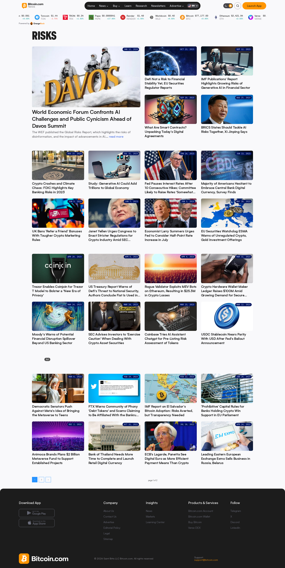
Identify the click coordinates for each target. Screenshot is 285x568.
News (102, 5)
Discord (234, 522)
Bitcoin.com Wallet (199, 516)
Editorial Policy (111, 527)
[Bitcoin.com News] (32, 6)
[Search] (237, 5)
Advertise (175, 5)
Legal (106, 533)
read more (116, 136)
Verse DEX (194, 527)
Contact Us (109, 516)
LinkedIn (235, 527)
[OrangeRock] (37, 23)
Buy (115, 5)
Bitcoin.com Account (200, 511)
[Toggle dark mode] (228, 5)
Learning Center (155, 522)
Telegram (235, 511)
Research (141, 5)
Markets (150, 516)
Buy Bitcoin (195, 522)
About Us (108, 511)
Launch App (254, 5)
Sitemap (108, 539)
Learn (128, 5)
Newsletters (158, 5)
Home (91, 5)
